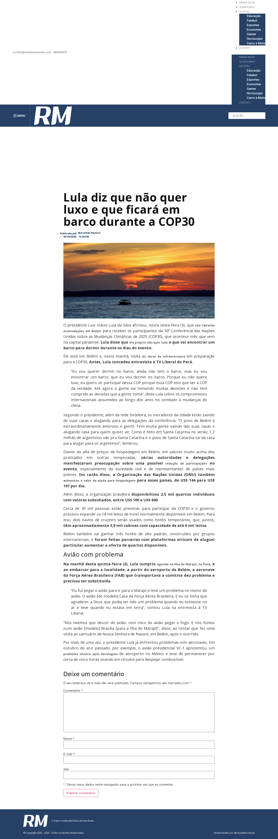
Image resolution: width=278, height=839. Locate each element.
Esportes (253, 25)
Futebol (252, 20)
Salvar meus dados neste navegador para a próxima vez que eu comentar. (120, 784)
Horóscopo (255, 39)
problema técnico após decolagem (91, 654)
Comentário (73, 690)
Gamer (251, 34)
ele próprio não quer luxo (148, 342)
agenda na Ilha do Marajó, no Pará (183, 564)
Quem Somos (247, 7)
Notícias (244, 11)
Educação (254, 16)
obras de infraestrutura (166, 356)
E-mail (69, 753)
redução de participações (186, 463)
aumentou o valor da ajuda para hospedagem (99, 480)
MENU (21, 115)
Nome (68, 738)
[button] (248, 52)
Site (66, 769)
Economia (254, 29)
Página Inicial (247, 2)
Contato (244, 48)
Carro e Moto (256, 43)
